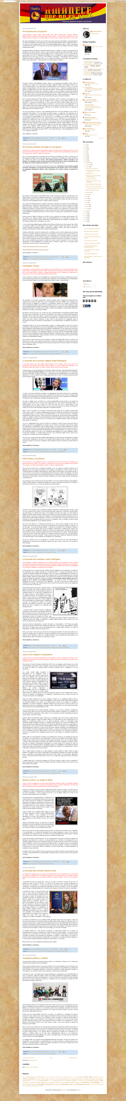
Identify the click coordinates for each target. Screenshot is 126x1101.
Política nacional (43, 140)
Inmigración (69, 1080)
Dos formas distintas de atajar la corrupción (42, 147)
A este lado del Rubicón (90, 99)
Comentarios (88, 286)
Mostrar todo (101, 138)
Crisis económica (38, 951)
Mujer (77, 1082)
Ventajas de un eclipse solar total (91, 101)
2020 (85, 149)
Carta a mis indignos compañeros (37, 655)
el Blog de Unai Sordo (90, 117)
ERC (38, 1080)
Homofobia (51, 1080)
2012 (85, 213)
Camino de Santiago (50, 1077)
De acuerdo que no (89, 128)
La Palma (80, 1080)
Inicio (51, 1057)
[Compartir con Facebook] (62, 138)
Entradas (87, 284)
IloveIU (64, 1080)
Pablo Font (87, 93)
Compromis (74, 1077)
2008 (85, 221)
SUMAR (91, 1084)
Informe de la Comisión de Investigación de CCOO (35, 246)
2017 (85, 155)
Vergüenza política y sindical (35, 958)
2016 (85, 157)
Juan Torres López (89, 105)
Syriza (95, 1084)
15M (23, 1077)
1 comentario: (52, 137)
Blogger (78, 1090)
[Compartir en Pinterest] (64, 138)
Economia (44, 951)
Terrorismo (99, 1084)
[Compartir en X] (61, 138)
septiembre (88, 192)
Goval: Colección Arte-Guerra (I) (91, 83)
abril (87, 202)
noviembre (88, 164)
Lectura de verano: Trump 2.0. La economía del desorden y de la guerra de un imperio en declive (93, 107)
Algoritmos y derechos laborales (91, 118)
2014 (85, 161)
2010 (85, 217)
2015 (85, 159)
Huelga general (56, 1080)
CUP (55, 1079)
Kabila (86, 133)
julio (87, 196)
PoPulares (49, 140)
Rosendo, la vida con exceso (91, 135)
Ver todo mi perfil (95, 33)
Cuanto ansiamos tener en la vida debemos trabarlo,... (92, 62)
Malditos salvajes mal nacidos (91, 231)
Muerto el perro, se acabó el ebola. (38, 780)
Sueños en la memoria (90, 112)
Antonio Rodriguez (96, 31)
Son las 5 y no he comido (90, 130)
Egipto (64, 1079)
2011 (85, 215)
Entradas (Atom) (33, 1060)
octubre (87, 166)
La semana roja (85, 1080)
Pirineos (101, 1082)
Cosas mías (30, 353)
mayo (87, 200)
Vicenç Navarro (88, 87)
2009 (85, 219)
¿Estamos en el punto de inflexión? (92, 243)
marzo (87, 204)
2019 (85, 151)
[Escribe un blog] (59, 138)
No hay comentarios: (54, 256)
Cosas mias (39, 1053)
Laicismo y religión (98, 1080)
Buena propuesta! (88, 74)
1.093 (86, 113)
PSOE (70, 1084)
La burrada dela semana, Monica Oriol (39, 871)
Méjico (60, 1082)
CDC (60, 1077)
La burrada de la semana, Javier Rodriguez (41, 559)
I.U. (43, 1053)
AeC (25, 1077)
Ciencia (68, 1077)
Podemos (25, 1084)
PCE (81, 1082)
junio (87, 198)
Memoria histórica (70, 1082)
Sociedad (51, 258)
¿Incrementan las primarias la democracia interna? (91, 246)
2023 (85, 145)
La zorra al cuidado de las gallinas (92, 228)
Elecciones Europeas (71, 1079)
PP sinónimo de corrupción (35, 31)
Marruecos (48, 1082)
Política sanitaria (46, 353)
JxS (77, 1080)
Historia (46, 1080)
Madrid (37, 140)
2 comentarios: (53, 449)
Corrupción (30, 140)
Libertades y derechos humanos (46, 451)
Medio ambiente (55, 1082)
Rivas (74, 1084)
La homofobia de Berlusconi (90, 253)
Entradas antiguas (73, 1057)
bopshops (64, 1090)
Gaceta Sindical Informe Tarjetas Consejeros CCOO (35, 249)
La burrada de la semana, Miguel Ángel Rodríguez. (45, 361)
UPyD (42, 1085)
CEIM (62, 1077)
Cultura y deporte (49, 1079)
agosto (87, 194)
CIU (33, 451)
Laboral (36, 552)
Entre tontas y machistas (33, 459)
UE (102, 1084)
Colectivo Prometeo (89, 82)
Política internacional (32, 1084)
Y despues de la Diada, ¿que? (91, 234)
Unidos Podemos (35, 1085)
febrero (87, 206)
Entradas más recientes (28, 1057)
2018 (85, 153)
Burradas (29, 451)
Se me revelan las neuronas (90, 240)
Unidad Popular (28, 1085)
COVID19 (101, 1077)
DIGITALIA (87, 45)
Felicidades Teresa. (31, 266)
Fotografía (41, 1080)
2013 (85, 211)
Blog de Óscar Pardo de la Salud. (93, 122)
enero (87, 208)
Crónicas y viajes (40, 1079)
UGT (24, 1085)
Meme (63, 1082)
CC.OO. (29, 258)
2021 (85, 147)
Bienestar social (31, 552)
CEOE (65, 1077)
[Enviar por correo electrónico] (58, 138)
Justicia (34, 140)
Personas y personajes (38, 353)
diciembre (88, 162)
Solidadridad (58, 353)
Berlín (28, 1077)
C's (45, 1077)
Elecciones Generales (83, 1079)
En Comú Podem (33, 1080)
